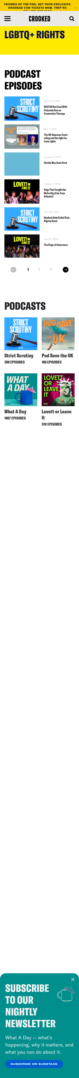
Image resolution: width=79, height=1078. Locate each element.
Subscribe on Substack (34, 1064)
